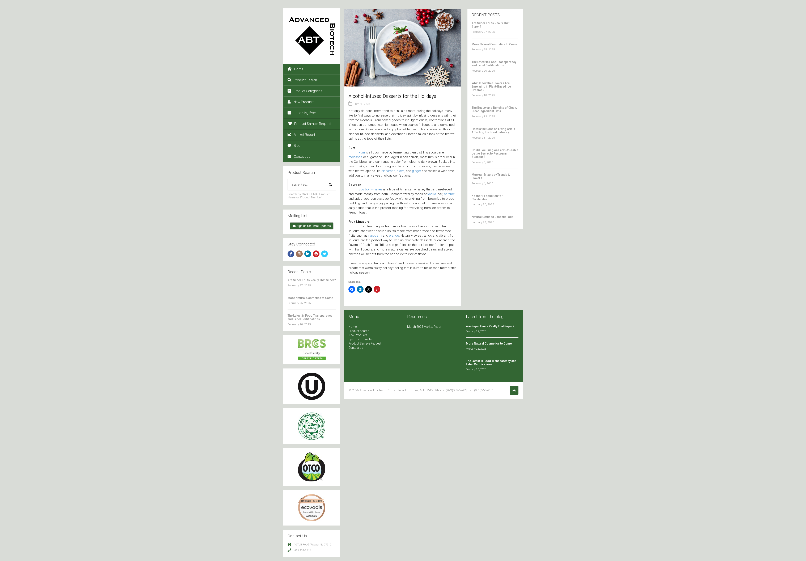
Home (298, 69)
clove (400, 171)
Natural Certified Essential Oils (492, 217)
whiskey (376, 189)
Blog (297, 146)
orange (394, 235)
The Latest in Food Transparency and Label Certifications (310, 317)
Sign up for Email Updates (314, 226)
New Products (303, 102)
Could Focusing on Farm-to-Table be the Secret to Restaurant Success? (495, 153)
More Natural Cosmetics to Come (310, 298)
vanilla (432, 194)
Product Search (305, 80)
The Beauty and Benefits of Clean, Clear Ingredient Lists (494, 109)
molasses (355, 157)
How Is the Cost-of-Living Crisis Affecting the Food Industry (493, 130)
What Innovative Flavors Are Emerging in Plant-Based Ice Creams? (491, 86)
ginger (416, 171)
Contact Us (302, 157)
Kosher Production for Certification (487, 197)
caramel (449, 194)
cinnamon (388, 171)
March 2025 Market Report (424, 326)
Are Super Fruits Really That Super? (312, 280)
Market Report (304, 135)
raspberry (375, 235)
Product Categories (307, 91)
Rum (362, 152)
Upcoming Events (306, 113)
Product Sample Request (312, 124)
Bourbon (364, 189)
